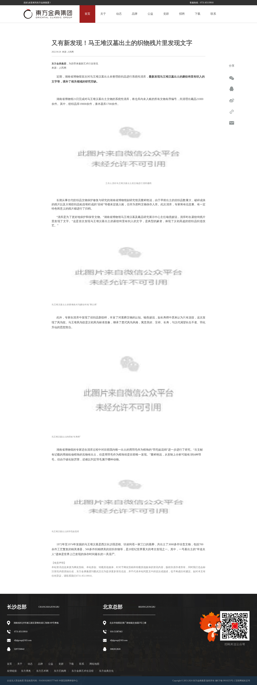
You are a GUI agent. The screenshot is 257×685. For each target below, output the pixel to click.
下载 (71, 664)
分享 (231, 65)
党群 (61, 664)
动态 (30, 664)
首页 (9, 664)
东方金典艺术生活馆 (83, 671)
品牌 (40, 664)
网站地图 (94, 664)
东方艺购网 (60, 671)
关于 (19, 664)
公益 (50, 664)
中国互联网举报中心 (68, 680)
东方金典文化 (106, 671)
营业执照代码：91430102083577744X (41, 680)
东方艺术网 (42, 671)
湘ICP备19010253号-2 (225, 680)
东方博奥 (26, 671)
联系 (81, 664)
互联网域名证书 (242, 680)
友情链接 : (12, 671)
